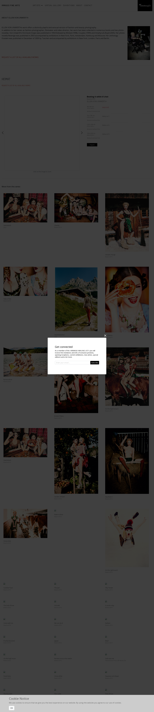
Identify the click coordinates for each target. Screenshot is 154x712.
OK (11, 708)
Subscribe (94, 363)
